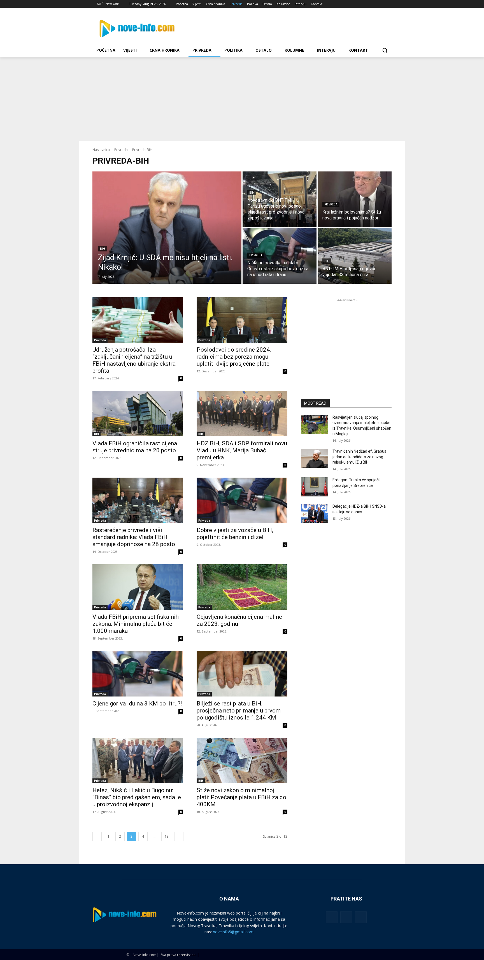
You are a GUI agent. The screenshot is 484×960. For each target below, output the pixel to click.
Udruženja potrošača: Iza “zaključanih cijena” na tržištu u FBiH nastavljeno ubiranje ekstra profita (134, 360)
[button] (385, 50)
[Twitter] (373, 4)
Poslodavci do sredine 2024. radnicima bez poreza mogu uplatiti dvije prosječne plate (234, 356)
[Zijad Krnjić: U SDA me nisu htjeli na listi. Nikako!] (166, 227)
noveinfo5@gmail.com (233, 931)
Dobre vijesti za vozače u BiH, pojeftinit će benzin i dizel (235, 533)
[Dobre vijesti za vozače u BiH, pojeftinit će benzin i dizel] (242, 500)
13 (167, 836)
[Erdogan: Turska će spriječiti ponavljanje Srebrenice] (314, 486)
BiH (102, 248)
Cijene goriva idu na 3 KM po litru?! (137, 703)
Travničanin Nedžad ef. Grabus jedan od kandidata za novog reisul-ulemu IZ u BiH (359, 456)
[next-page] (178, 836)
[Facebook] (357, 4)
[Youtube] (388, 4)
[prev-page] (97, 836)
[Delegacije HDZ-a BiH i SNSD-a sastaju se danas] (314, 513)
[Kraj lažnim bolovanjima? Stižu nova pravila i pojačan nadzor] (355, 199)
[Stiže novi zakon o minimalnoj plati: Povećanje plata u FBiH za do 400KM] (242, 760)
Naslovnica (101, 149)
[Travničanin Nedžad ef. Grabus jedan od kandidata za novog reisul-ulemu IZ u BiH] (314, 458)
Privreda (121, 149)
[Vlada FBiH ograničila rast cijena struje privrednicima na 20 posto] (137, 413)
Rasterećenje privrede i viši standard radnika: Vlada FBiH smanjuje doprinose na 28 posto (133, 537)
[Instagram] (365, 4)
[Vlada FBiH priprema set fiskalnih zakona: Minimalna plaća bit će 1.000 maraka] (137, 587)
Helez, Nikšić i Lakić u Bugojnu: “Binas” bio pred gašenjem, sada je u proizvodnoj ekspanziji (136, 797)
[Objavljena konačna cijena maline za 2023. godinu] (242, 587)
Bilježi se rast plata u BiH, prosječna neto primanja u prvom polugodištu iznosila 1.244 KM (239, 710)
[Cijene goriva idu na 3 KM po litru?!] (137, 673)
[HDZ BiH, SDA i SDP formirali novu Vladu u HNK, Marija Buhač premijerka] (242, 413)
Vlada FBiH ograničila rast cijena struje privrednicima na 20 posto (134, 447)
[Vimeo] (380, 4)
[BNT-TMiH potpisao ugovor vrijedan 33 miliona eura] (355, 256)
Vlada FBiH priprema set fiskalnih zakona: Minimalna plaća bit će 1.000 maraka (135, 623)
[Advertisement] (242, 99)
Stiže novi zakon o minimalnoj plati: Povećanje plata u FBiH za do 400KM (241, 797)
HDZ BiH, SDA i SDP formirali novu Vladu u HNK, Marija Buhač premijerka (242, 450)
